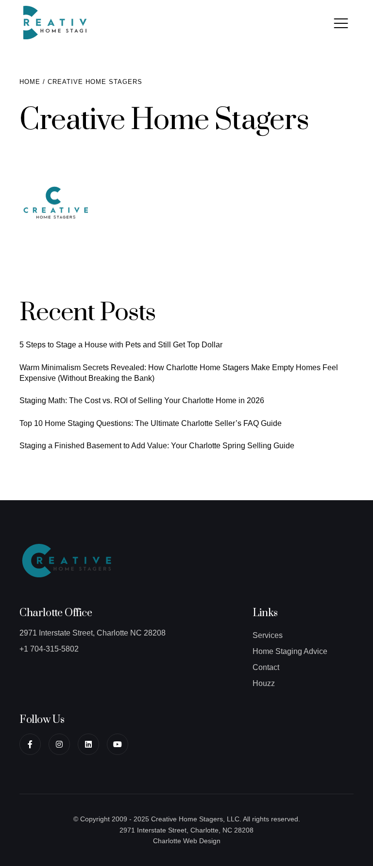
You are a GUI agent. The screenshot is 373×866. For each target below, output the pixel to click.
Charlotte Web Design (186, 841)
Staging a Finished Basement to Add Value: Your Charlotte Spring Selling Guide (156, 445)
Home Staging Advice (290, 651)
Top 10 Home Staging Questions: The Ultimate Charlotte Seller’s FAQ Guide (150, 423)
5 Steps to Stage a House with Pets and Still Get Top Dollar (120, 345)
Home (29, 81)
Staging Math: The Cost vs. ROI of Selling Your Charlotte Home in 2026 (141, 400)
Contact (266, 667)
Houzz (264, 683)
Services (268, 635)
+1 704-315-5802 (49, 649)
